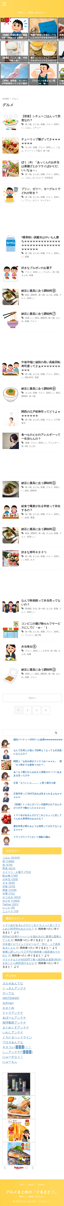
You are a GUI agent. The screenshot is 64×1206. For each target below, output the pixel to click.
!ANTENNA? (10, 998)
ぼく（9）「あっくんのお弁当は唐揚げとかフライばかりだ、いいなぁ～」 (40, 166)
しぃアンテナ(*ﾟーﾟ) (17, 1052)
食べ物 (28, 124)
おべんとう (37, 177)
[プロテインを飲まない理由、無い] (43, 74)
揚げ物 (38, 635)
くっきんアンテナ (14, 988)
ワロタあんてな (12, 1042)
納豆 (27, 294)
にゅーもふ (9, 1062)
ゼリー (35, 200)
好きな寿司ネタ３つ (33, 552)
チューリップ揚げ (33, 150)
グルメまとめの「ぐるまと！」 (32, 1192)
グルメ (49, 124)
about (30, 1184)
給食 (27, 517)
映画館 (28, 608)
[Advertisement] (32, 220)
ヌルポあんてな (12, 983)
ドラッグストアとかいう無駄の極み (31, 836)
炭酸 (27, 256)
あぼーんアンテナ (14, 1017)
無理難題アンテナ (14, 1022)
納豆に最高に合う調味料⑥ (38, 388)
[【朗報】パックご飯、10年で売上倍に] (14, 51)
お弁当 (46, 650)
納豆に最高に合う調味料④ (38, 529)
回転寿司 (29, 377)
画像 (43, 124)
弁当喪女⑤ (28, 646)
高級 (37, 377)
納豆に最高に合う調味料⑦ (38, 313)
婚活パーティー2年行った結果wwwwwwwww (38, 739)
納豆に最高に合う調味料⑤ (38, 483)
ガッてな (8, 993)
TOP (22, 1184)
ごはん (28, 127)
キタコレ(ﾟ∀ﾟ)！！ (16, 1047)
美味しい (50, 147)
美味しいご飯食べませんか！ (32, 1196)
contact (40, 1184)
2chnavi (7, 1003)
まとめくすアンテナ (15, 1027)
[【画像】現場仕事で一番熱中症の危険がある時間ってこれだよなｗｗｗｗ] (14, 28)
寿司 (27, 559)
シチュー (36, 127)
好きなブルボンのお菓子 (36, 267)
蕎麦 (32, 517)
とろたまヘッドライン (17, 1037)
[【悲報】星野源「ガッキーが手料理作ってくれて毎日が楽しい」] (14, 74)
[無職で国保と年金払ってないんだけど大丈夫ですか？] (43, 28)
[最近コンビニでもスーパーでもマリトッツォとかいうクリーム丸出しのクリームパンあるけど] (43, 51)
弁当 (35, 608)
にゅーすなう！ (12, 1057)
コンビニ (29, 635)
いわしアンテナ (12, 1032)
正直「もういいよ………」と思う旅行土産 (34, 782)
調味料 (34, 294)
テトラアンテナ (12, 1013)
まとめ (36, 124)
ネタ (32, 559)
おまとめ (8, 1008)
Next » (32, 697)
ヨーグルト (45, 200)
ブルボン (47, 272)
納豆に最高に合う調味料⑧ (38, 290)
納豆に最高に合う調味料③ (38, 669)
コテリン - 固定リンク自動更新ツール (2, 20)
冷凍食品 (48, 177)
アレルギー (53, 442)
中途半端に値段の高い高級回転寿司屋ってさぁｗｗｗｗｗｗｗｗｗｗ (40, 366)
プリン (28, 200)
